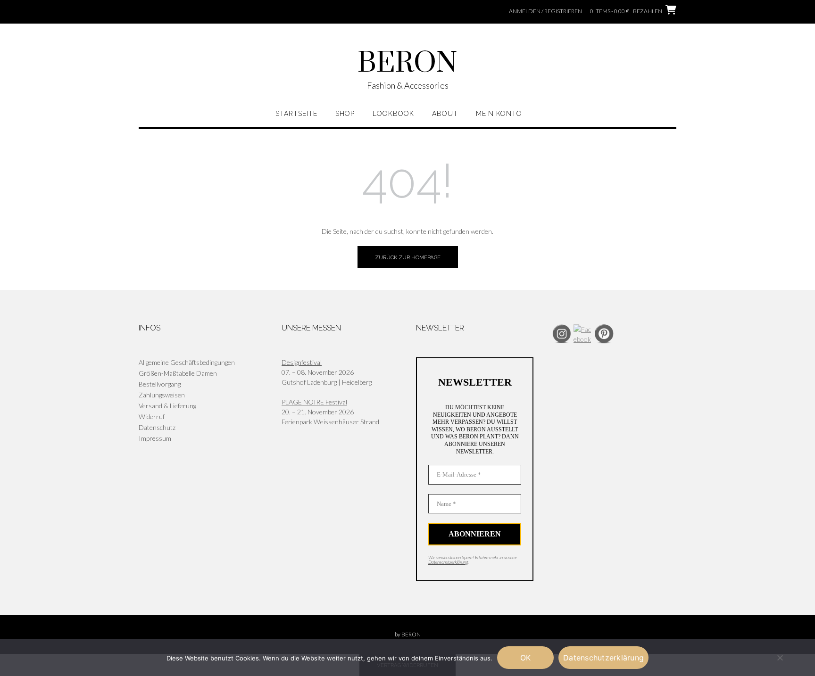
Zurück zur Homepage (408, 257)
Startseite (296, 113)
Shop (345, 113)
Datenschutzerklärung (448, 562)
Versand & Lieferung (167, 406)
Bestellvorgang (160, 384)
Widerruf (152, 416)
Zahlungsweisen (162, 395)
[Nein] (779, 657)
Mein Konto (499, 113)
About (445, 113)
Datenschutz (157, 427)
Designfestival (302, 362)
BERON (407, 63)
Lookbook (393, 113)
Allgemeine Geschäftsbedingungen (187, 362)
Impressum (155, 438)
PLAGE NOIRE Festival (314, 402)
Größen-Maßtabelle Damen (178, 373)
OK (525, 657)
